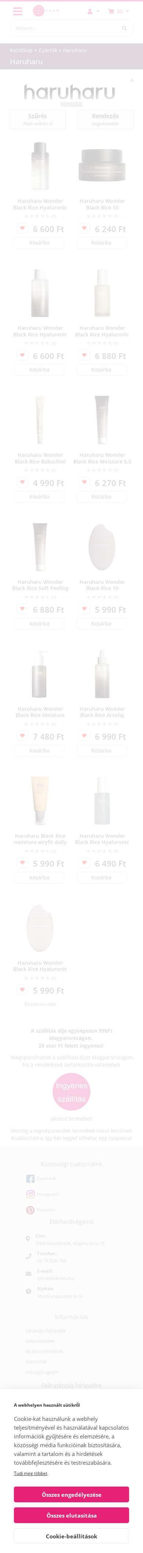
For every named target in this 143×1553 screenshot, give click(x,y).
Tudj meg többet (30, 1473)
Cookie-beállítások (71, 1536)
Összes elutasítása (72, 1515)
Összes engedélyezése (72, 1494)
